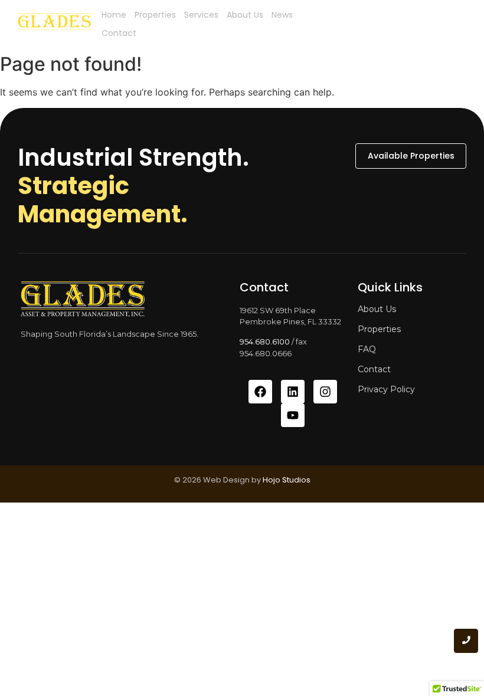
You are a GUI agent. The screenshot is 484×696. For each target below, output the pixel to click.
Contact (119, 33)
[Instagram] (325, 391)
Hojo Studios (286, 479)
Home (114, 15)
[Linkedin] (293, 391)
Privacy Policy (386, 389)
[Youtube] (293, 415)
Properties (155, 15)
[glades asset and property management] (54, 24)
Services (201, 15)
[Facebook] (260, 391)
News (282, 15)
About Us (245, 15)
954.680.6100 (265, 341)
